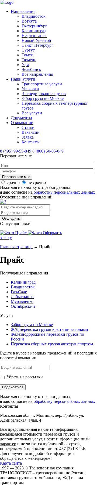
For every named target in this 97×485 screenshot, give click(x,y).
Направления (23, 11)
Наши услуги (23, 79)
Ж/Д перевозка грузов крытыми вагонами (49, 329)
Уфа (25, 64)
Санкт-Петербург (37, 45)
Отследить (11, 218)
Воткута (29, 21)
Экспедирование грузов (44, 93)
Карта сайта (11, 463)
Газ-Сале (19, 291)
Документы (21, 117)
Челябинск (31, 69)
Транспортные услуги (42, 84)
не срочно (36, 182)
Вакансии (31, 132)
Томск (27, 55)
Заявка (28, 137)
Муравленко (22, 301)
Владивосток (34, 16)
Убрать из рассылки (24, 377)
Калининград (34, 30)
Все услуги (32, 113)
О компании (22, 122)
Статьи (28, 127)
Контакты (31, 142)
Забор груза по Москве (43, 98)
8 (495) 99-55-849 (15, 151)
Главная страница (16, 246)
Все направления (37, 74)
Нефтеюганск (34, 35)
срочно (13, 182)
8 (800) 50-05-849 (48, 151)
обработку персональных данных (64, 192)
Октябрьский (23, 306)
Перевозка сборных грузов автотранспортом (52, 344)
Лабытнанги (22, 296)
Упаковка (30, 88)
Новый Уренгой (36, 40)
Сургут (28, 50)
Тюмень (29, 59)
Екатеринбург (34, 26)
